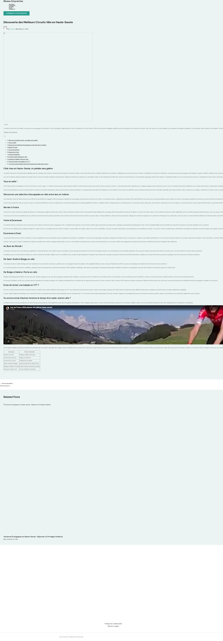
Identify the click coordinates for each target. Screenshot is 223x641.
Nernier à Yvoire (12, 147)
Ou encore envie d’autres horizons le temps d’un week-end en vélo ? (29, 164)
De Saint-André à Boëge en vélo (17, 157)
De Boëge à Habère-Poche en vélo (18, 159)
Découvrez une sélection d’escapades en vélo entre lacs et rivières (27, 145)
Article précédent (6, 383)
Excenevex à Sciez (13, 152)
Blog (10, 8)
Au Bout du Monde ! (14, 154)
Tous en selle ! (12, 142)
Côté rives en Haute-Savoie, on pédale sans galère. (23, 140)
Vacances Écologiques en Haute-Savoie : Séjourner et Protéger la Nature (33, 536)
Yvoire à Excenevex (14, 150)
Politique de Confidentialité (113, 624)
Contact (12, 9)
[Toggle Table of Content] (4, 136)
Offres (11, 6)
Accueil (12, 4)
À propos (12, 5)
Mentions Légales (113, 626)
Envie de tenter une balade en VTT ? (19, 161)
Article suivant (5, 386)
